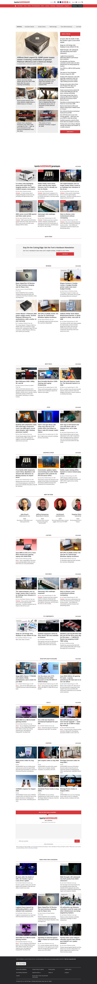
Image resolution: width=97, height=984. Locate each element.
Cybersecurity (64, 894)
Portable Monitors (43, 368)
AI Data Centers (42, 26)
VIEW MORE (78, 166)
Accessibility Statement (21, 972)
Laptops (47, 5)
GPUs (29, 5)
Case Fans (18, 621)
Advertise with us (36, 972)
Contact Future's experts (38, 969)
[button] (80, 2)
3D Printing (63, 270)
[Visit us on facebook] (58, 2)
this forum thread (33, 848)
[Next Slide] (79, 506)
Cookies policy (68, 969)
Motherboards (64, 301)
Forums (80, 6)
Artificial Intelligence (66, 925)
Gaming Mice (19, 270)
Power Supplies (20, 301)
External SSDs (42, 621)
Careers (18, 975)
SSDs (62, 621)
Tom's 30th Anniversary (66, 26)
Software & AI (60, 5)
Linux (17, 864)
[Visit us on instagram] (63, 2)
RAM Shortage (53, 26)
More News (70, 131)
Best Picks (20, 5)
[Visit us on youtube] (65, 2)
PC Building (63, 663)
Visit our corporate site (70, 959)
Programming (64, 864)
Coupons (67, 5)
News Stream (66, 34)
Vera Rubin (79, 26)
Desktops (53, 5)
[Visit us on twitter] (60, 2)
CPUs (25, 5)
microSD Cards (64, 368)
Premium (75, 6)
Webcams (18, 368)
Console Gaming (43, 925)
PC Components (36, 5)
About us (50, 972)
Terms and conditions (21, 969)
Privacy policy (51, 969)
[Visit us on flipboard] (67, 2)
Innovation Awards (29, 26)
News (42, 5)
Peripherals (19, 894)
